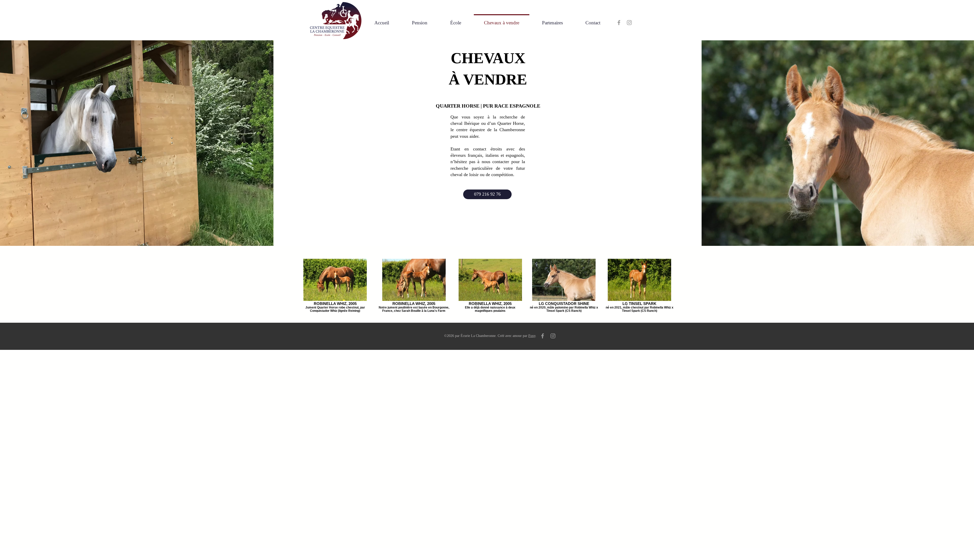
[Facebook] (619, 22)
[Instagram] (629, 22)
